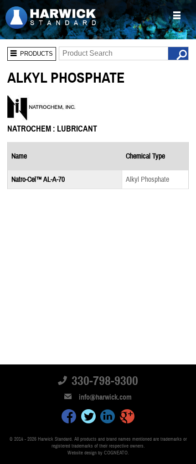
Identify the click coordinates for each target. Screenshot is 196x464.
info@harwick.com (105, 397)
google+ (127, 418)
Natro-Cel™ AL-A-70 (38, 179)
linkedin (107, 418)
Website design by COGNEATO (97, 452)
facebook (69, 418)
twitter (88, 418)
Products (30, 52)
